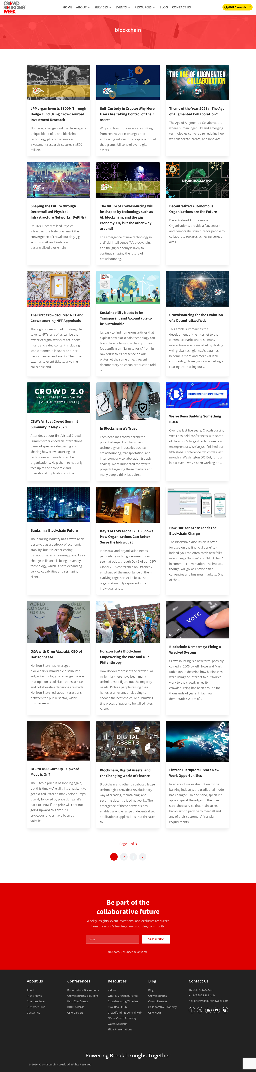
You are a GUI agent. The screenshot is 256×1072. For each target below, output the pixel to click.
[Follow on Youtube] (216, 1010)
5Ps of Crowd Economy (122, 1018)
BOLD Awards (75, 1007)
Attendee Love (36, 1001)
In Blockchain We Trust (118, 428)
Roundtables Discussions (83, 990)
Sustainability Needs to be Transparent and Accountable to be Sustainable (126, 318)
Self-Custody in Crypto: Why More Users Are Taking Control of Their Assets (127, 114)
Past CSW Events (77, 1001)
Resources (143, 7)
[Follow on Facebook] (192, 1010)
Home (67, 7)
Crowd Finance (157, 1001)
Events (121, 7)
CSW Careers (75, 1012)
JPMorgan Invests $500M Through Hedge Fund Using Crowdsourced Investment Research (58, 114)
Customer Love (36, 1007)
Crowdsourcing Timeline (123, 1001)
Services (101, 7)
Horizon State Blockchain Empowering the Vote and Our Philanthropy (124, 657)
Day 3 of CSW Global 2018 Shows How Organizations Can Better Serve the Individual (126, 537)
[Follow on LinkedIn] (208, 1010)
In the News (34, 995)
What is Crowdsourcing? (123, 995)
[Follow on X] (200, 1010)
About (81, 7)
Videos (112, 990)
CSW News (155, 1012)
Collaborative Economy (162, 1007)
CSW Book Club (117, 1007)
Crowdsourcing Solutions (83, 995)
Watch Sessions (117, 1024)
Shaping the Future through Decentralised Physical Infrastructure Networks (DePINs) (58, 212)
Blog (163, 7)
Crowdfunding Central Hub (125, 1012)
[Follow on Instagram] (225, 1010)
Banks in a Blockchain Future (54, 530)
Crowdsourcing (157, 995)
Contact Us (181, 7)
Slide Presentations (120, 1029)
